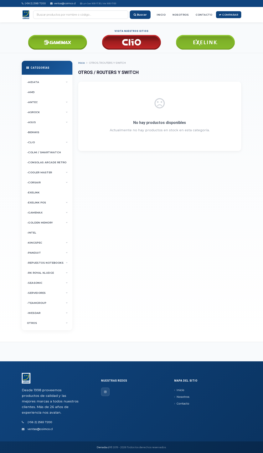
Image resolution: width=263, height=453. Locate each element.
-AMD (31, 92)
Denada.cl (103, 447)
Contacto (204, 14)
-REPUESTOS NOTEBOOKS (47, 262)
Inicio (161, 14)
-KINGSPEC (47, 242)
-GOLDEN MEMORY (47, 222)
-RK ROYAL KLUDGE (47, 272)
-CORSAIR (47, 182)
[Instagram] (105, 392)
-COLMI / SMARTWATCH (44, 152)
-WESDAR (47, 312)
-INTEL (31, 232)
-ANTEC (47, 102)
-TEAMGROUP (47, 302)
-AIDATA (47, 82)
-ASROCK (47, 112)
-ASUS (47, 122)
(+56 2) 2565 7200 (35, 3)
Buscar (141, 14)
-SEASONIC (47, 282)
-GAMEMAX (47, 212)
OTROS (47, 322)
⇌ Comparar (228, 14)
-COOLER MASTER (47, 172)
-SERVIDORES (47, 292)
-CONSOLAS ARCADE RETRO (47, 162)
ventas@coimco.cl (64, 3)
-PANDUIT (47, 252)
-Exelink (33, 192)
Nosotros (181, 14)
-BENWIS (33, 132)
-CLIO (47, 142)
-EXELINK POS (47, 202)
